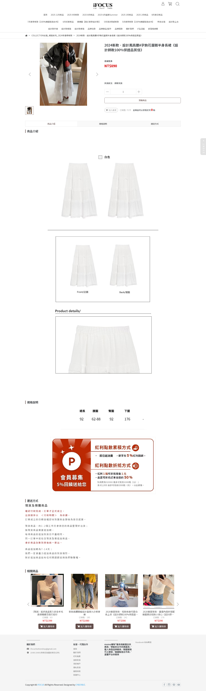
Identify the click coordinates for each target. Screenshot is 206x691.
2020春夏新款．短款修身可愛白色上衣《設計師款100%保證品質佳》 (121, 613)
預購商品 (143, 100)
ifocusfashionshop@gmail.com (43, 648)
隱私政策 (77, 667)
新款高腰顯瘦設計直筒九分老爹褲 (84, 613)
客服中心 (77, 674)
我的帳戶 (77, 663)
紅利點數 (77, 656)
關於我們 (77, 652)
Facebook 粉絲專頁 (143, 642)
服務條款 (77, 671)
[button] (97, 74)
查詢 (75, 648)
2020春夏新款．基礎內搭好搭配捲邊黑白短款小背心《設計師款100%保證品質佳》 (158, 613)
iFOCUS (40, 684)
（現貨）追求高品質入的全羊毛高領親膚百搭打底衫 (47, 613)
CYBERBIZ (80, 684)
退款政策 (77, 660)
